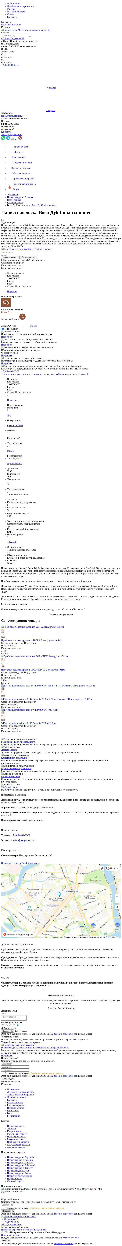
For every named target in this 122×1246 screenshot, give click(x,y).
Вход (3, 24)
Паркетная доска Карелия (20, 1160)
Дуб (9, 415)
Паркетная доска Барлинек (20, 1157)
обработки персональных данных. (47, 1073)
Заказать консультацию (61, 614)
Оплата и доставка (16, 11)
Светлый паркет (15, 1181)
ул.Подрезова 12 (9, 1219)
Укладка (11, 9)
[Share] (5, 252)
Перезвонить (8, 1211)
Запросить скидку (10, 257)
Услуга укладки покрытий (20, 1094)
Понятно (6, 1240)
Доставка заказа (9, 750)
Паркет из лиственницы (19, 1176)
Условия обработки (63, 1034)
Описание (37, 374)
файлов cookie (71, 1237)
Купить (5, 653)
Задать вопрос (8, 222)
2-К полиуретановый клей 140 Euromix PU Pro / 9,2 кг (28, 723)
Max (10, 113)
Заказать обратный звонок (14, 118)
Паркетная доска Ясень (19, 1173)
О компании (13, 3)
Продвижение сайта (11, 1235)
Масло (10, 451)
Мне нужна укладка (11, 1081)
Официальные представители (16, 768)
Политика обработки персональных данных (23, 1229)
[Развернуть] (8, 252)
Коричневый (13, 438)
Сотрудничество (28, 257)
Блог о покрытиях (16, 1105)
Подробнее (6, 336)
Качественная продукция (14, 758)
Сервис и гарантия (10, 776)
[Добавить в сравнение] (61, 630)
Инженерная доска (16, 1136)
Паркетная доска (15, 1126)
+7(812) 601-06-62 (10, 65)
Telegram (50, 110)
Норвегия (12, 291)
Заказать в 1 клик (10, 319)
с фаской (11, 542)
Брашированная (15, 425)
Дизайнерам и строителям (20, 6)
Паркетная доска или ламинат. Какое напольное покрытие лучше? (35, 1047)
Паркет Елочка (14, 1178)
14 (8, 484)
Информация (11, 328)
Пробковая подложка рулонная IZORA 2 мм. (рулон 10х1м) (31, 640)
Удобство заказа (9, 787)
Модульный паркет (17, 1134)
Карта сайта (13, 1110)
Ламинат (11, 1128)
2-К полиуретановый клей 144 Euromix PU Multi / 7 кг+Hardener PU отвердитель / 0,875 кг (47, 699)
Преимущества (50, 374)
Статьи (10, 14)
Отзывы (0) (83, 374)
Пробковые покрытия (18, 1142)
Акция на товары (16, 1147)
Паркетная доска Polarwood (21, 1165)
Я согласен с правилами (34, 1073)
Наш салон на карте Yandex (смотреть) (20, 863)
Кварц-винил (14, 1131)
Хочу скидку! (8, 1079)
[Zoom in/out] (11, 252)
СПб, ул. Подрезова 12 (12, 38)
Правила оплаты (15, 1108)
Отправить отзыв (10, 1037)
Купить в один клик (11, 265)
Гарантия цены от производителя (18, 742)
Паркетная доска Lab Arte (20, 1162)
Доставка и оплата (16, 1097)
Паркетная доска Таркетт (20, 1168)
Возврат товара (15, 1102)
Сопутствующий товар (18, 1144)
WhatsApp (51, 87)
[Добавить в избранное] (61, 634)
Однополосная (14, 463)
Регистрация (14, 24)
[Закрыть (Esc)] (2, 252)
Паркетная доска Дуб (18, 1170)
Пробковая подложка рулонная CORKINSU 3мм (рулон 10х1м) (33, 669)
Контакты (12, 17)
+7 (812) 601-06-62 (21, 835)
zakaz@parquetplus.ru (11, 116)
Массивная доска (16, 1139)
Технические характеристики (16, 374)
